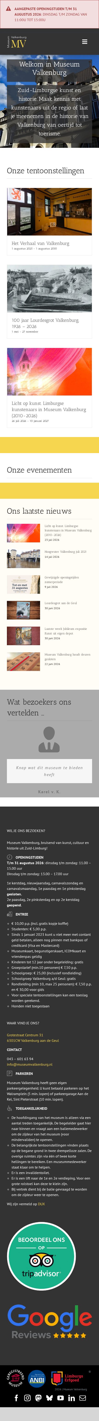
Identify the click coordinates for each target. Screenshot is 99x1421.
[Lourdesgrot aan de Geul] (23, 610)
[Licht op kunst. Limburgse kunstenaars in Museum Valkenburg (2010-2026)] (49, 350)
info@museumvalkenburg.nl (29, 1064)
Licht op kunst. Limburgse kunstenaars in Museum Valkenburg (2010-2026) (49, 409)
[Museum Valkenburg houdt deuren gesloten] (23, 661)
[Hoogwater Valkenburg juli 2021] (23, 558)
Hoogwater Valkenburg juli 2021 (66, 551)
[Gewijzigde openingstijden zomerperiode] (23, 584)
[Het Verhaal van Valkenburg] (49, 190)
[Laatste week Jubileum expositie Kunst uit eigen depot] (23, 636)
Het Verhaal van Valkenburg (40, 243)
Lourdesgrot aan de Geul (61, 603)
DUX (41, 1204)
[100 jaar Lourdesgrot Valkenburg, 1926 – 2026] (49, 267)
